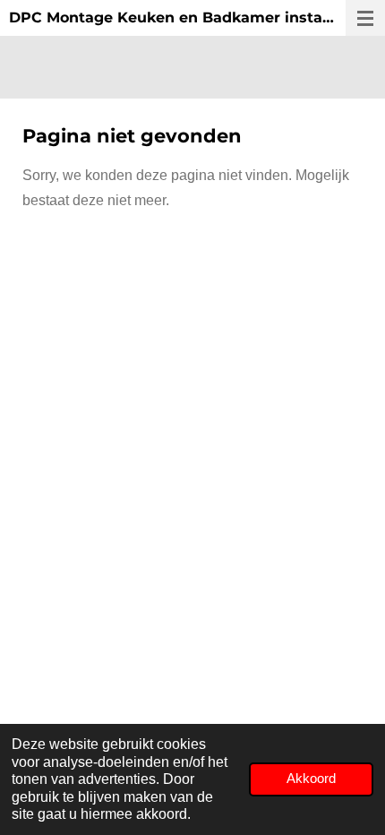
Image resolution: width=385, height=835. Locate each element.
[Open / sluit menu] (365, 18)
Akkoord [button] (311, 778)
